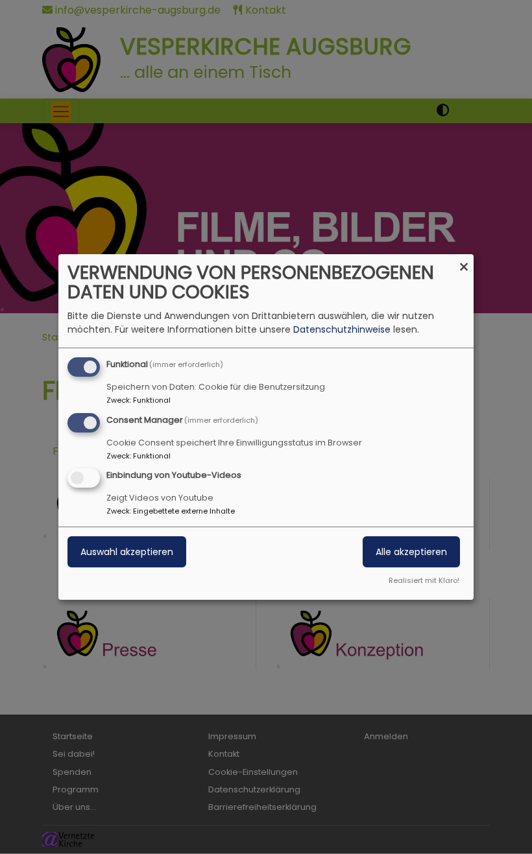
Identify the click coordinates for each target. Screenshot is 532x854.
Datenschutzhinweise (342, 329)
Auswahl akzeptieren (126, 552)
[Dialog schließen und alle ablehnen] (464, 262)
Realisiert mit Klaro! (424, 580)
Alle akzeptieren (411, 552)
